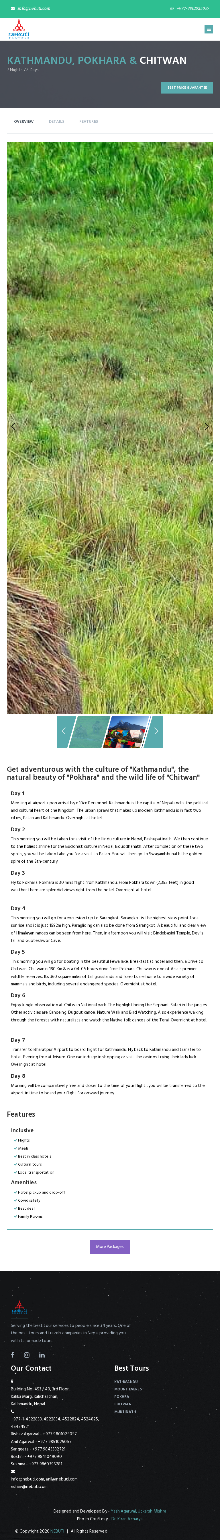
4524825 (89, 1419)
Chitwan (122, 1404)
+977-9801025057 (192, 8)
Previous (14, 426)
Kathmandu (126, 1382)
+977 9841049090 (44, 1456)
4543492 (19, 1426)
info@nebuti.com (33, 8)
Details (56, 121)
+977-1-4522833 (26, 1419)
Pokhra (121, 1397)
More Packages (110, 1246)
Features (88, 121)
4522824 (70, 1419)
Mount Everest (129, 1389)
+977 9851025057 (55, 1441)
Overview (24, 121)
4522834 (52, 1419)
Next (206, 426)
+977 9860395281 (45, 1464)
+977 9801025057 (60, 1434)
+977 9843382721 (48, 1449)
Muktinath (125, 1412)
